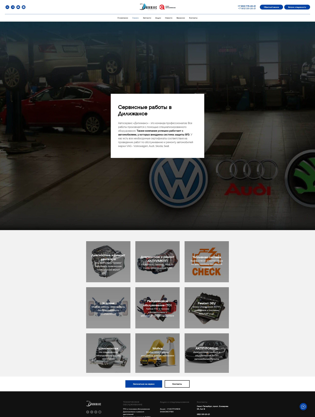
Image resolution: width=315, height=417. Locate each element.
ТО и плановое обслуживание (136, 409)
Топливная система (206, 257)
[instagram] (23, 7)
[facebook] (87, 412)
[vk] (7, 7)
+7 (239, 6)
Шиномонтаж (108, 348)
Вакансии (181, 18)
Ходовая (108, 303)
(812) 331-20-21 (203, 414)
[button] (271, 7)
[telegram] (13, 7)
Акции (158, 18)
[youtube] (18, 7)
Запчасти (147, 18)
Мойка (157, 348)
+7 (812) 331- (244, 8)
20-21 (253, 8)
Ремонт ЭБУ (207, 303)
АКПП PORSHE (207, 348)
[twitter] (91, 412)
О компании (123, 18)
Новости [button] (168, 18)
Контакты (193, 18)
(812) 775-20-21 (248, 6)
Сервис (135, 18)
